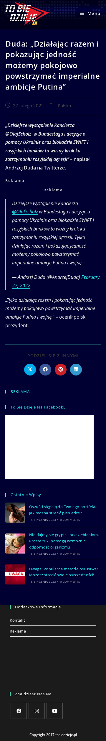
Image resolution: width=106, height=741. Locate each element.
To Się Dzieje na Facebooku (38, 407)
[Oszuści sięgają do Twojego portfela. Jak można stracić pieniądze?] (15, 513)
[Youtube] (55, 711)
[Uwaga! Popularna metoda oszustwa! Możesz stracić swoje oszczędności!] (15, 574)
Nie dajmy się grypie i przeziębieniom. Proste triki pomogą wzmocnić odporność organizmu (64, 541)
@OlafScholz (25, 211)
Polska (64, 105)
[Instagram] (37, 711)
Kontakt (17, 620)
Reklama (18, 631)
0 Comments (70, 520)
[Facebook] (19, 711)
